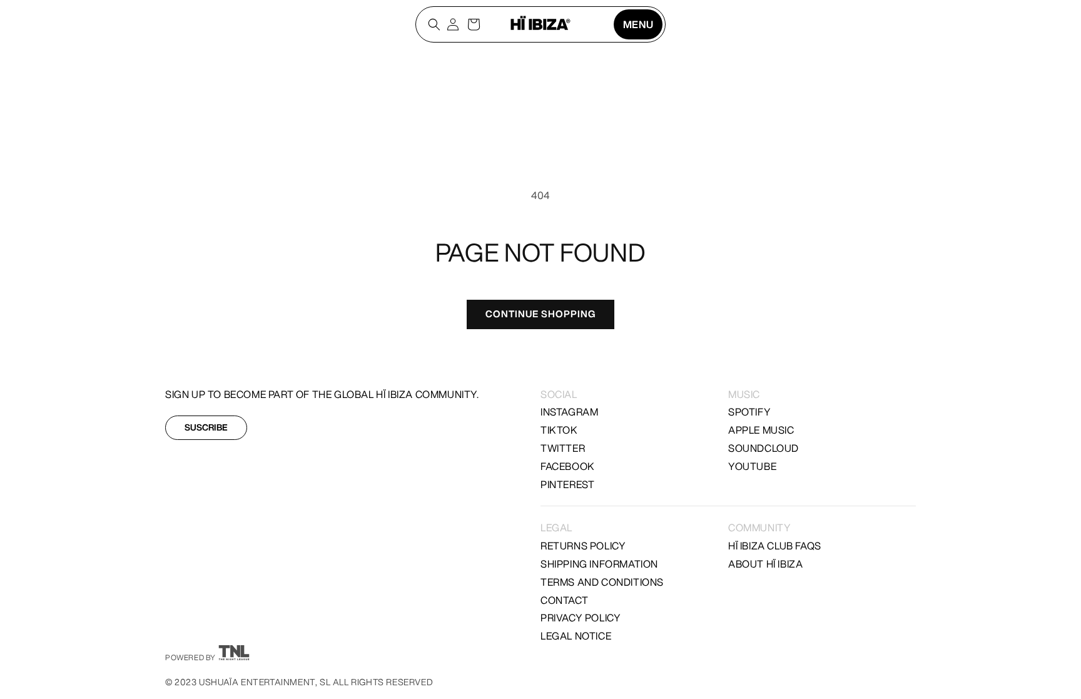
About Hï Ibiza (765, 564)
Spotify (749, 412)
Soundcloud (763, 448)
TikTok (559, 430)
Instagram (569, 412)
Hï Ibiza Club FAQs (774, 546)
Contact (564, 600)
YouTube (752, 466)
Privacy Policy (580, 618)
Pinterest (567, 484)
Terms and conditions (602, 582)
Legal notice (575, 636)
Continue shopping (540, 314)
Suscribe (206, 427)
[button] (638, 24)
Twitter (562, 448)
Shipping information (599, 564)
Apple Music (761, 430)
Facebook (567, 466)
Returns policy (583, 546)
